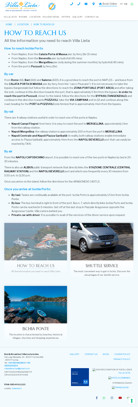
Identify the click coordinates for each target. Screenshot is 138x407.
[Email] (86, 4)
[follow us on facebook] (97, 398)
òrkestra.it (17, 388)
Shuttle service (102, 265)
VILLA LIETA (10, 17)
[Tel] (71, 4)
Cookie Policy (122, 354)
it (121, 4)
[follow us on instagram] (112, 398)
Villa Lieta (124, 373)
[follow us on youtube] (120, 398)
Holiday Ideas (51, 17)
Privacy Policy (122, 359)
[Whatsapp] (132, 4)
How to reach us (44, 24)
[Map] (94, 4)
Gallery (77, 17)
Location (34, 17)
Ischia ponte (35, 328)
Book (106, 354)
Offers (65, 17)
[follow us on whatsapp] (104, 398)
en (125, 4)
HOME (9, 24)
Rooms (23, 17)
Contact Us (92, 17)
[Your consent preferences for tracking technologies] (131, 400)
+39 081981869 (16, 363)
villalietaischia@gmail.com (17, 368)
